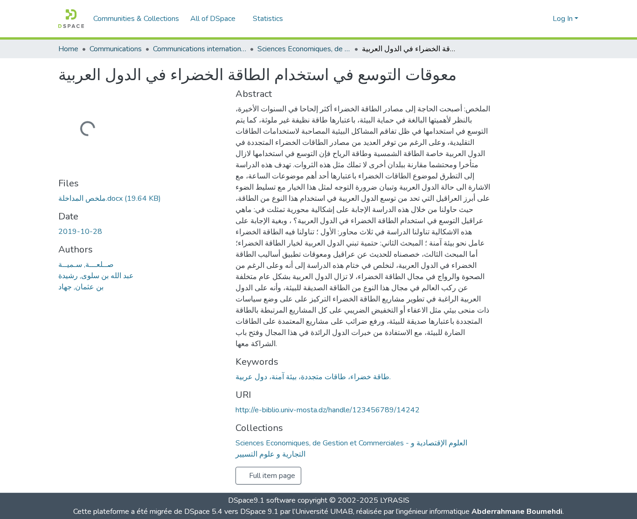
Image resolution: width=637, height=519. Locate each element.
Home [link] (68, 49)
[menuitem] (215, 18)
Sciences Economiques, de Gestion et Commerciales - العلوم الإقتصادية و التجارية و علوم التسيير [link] (304, 49)
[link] (141, 198)
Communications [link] (116, 49)
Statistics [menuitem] (268, 19)
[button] (71, 18)
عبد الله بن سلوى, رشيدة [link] (96, 276)
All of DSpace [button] (212, 19)
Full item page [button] (271, 476)
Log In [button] (564, 19)
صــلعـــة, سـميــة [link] (86, 265)
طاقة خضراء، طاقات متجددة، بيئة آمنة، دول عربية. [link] (313, 377)
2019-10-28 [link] (80, 231)
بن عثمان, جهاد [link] (81, 287)
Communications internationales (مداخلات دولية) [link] (199, 49)
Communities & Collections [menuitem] (136, 19)
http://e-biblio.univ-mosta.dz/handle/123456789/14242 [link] (327, 410)
